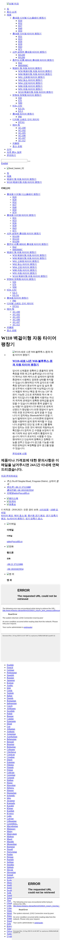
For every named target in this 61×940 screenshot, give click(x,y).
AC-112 (21, 140)
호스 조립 (17, 146)
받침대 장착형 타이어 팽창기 (26, 95)
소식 (9, 149)
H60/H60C (23, 65)
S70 (20, 100)
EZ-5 (20, 111)
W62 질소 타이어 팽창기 (30, 80)
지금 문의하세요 (9, 476)
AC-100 (22, 128)
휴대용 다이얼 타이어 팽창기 (26, 33)
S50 (20, 98)
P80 (20, 117)
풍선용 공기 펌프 (36, 515)
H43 (20, 47)
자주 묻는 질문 (14, 152)
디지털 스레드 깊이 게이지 (25, 119)
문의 (14, 453)
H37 (20, 26)
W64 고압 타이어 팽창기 (30, 83)
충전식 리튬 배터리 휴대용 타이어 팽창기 (33, 60)
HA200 (21, 57)
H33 (20, 39)
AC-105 (22, 133)
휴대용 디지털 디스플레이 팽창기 (29, 18)
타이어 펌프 (7, 515)
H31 (20, 36)
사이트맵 (44, 509)
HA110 (15, 239)
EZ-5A (21, 108)
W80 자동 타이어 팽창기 (30, 86)
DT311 (21, 122)
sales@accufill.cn (14, 541)
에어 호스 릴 (20, 515)
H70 (14, 212)
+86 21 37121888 (15, 564)
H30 (20, 20)
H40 (20, 28)
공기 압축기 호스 (33, 518)
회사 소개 (11, 12)
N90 (20, 103)
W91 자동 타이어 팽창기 (30, 89)
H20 (14, 197)
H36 (20, 41)
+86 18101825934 (15, 569)
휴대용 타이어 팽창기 (23, 114)
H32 (20, 23)
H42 (20, 63)
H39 (20, 44)
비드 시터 (17, 106)
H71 (20, 49)
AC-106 (22, 135)
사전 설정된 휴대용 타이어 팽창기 (29, 52)
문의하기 (11, 155)
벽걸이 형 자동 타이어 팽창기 (27, 68)
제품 (9, 15)
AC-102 (22, 130)
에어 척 (16, 125)
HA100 (21, 55)
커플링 (15, 143)
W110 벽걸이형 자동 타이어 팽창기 (35, 92)
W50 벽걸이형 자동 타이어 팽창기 (35, 71)
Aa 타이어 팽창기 (15, 518)
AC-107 (22, 138)
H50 (20, 31)
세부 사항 (22, 453)
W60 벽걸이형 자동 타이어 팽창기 (35, 74)
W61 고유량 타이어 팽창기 (31, 77)
